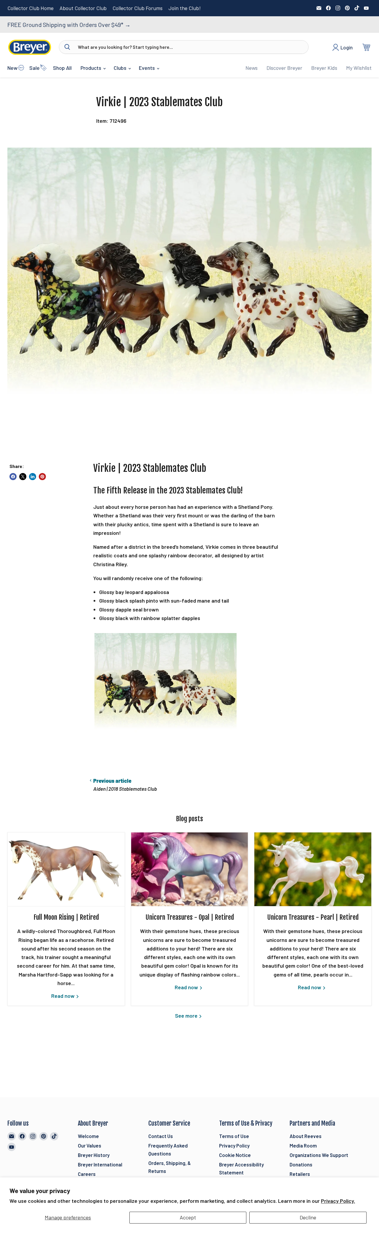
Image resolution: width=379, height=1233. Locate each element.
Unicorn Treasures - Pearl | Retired (313, 917)
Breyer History (94, 1155)
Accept (188, 1217)
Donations (301, 1164)
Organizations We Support (319, 1155)
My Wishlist (359, 67)
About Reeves (306, 1136)
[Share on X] (22, 476)
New (12, 67)
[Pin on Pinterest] (42, 476)
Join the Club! (184, 8)
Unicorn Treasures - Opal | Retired (189, 917)
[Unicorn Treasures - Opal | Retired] (189, 869)
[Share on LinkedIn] (32, 476)
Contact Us (160, 1136)
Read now (63, 995)
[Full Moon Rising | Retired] (66, 869)
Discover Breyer (284, 67)
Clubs (121, 67)
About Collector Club (83, 8)
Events (147, 67)
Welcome (88, 1136)
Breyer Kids (324, 67)
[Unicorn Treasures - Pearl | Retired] (312, 869)
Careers (87, 1174)
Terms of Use (234, 1136)
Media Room (303, 1145)
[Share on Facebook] (13, 476)
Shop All (62, 67)
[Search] (67, 47)
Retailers (300, 1174)
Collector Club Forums (138, 8)
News (251, 67)
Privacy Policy (234, 1145)
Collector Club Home (30, 8)
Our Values (89, 1145)
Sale (34, 67)
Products (91, 67)
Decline (308, 1217)
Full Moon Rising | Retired (66, 917)
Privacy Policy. (338, 1201)
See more (187, 1015)
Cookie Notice (235, 1155)
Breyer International (100, 1164)
